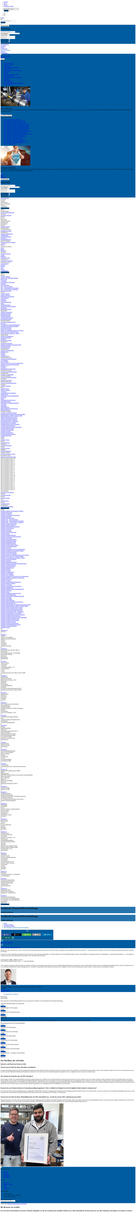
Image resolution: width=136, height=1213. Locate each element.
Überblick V (4, 878)
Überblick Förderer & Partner (8, 454)
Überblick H (4, 725)
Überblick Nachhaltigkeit (7, 506)
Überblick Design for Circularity (9, 553)
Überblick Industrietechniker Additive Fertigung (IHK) (14, 606)
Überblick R (4, 819)
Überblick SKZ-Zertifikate (7, 575)
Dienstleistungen (5, 44)
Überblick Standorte (6, 495)
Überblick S (4, 831)
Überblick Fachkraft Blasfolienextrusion (11, 624)
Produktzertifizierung (6, 239)
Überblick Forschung (6, 215)
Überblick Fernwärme (6, 590)
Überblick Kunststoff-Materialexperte (10, 619)
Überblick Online (5, 440)
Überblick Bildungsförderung (8, 603)
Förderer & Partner (5, 258)
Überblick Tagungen (6, 386)
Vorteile (2, 255)
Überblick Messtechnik (6, 312)
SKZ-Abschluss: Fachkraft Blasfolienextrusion (15, 141)
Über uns (6, 1182)
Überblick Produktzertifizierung (8, 359)
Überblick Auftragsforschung (8, 566)
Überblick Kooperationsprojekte (9, 524)
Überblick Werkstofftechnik (7, 600)
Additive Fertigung (8, 64)
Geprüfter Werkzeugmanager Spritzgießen (11, 427)
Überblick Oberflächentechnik (8, 535)
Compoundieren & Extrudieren (11, 67)
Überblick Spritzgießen (6, 538)
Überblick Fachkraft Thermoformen (9, 623)
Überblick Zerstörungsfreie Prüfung (9, 545)
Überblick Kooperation (6, 343)
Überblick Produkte (5, 569)
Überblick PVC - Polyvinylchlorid (9, 519)
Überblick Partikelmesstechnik (8, 542)
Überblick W (4, 888)
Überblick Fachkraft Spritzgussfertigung (11, 616)
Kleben (5, 73)
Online (2, 174)
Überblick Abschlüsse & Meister (9, 413)
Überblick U (4, 871)
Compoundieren (5, 298)
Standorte (3, 265)
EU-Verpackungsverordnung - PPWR (10, 333)
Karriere (6, 2)
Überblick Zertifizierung (7, 234)
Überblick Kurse (5, 388)
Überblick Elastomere (6, 516)
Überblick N (4, 786)
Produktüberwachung (6, 231)
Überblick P (4, 803)
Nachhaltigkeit (4, 270)
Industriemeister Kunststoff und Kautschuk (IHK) (13, 414)
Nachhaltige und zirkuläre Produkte (9, 326)
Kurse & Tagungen (5, 50)
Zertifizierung (4, 48)
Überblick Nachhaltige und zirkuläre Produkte (12, 550)
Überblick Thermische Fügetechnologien (11, 536)
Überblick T (4, 853)
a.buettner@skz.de (5, 991)
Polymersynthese (5, 285)
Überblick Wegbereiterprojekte (8, 565)
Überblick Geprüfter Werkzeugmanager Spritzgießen (14, 617)
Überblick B (4, 648)
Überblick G (4, 715)
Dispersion (3, 299)
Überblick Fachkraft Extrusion (8, 621)
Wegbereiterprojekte (6, 346)
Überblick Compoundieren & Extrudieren (11, 586)
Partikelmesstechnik (5, 315)
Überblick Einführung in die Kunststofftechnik (12, 589)
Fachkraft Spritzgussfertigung (8, 425)
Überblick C (4, 661)
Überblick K (4, 749)
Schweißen (6, 78)
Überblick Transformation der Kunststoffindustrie (13, 549)
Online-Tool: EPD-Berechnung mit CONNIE (12, 330)
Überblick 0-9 (4, 630)
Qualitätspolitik (4, 235)
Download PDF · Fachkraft (11, 994)
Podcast (2, 269)
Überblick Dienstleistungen (7, 212)
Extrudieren (3, 300)
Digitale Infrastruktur (6, 337)
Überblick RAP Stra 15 (6, 579)
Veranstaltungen (5, 25)
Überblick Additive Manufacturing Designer (12, 609)
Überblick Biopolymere (6, 512)
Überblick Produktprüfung (7, 350)
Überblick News (5, 501)
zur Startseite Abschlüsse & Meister (12, 119)
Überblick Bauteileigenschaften (8, 541)
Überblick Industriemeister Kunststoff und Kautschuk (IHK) (16, 604)
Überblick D (4, 675)
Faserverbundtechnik (6, 302)
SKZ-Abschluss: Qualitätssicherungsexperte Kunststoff (17, 131)
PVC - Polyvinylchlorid (6, 286)
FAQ (5, 1185)
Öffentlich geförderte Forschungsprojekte (11, 344)
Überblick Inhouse (5, 442)
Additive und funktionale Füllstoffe (9, 278)
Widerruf (24, 1203)
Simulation (3, 339)
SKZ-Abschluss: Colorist (10, 144)
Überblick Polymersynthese (7, 518)
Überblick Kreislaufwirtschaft (8, 322)
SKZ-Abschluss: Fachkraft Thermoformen (14, 139)
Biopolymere (4, 279)
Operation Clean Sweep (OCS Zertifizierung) (12, 363)
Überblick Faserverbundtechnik (8, 532)
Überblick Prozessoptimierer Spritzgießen (11, 613)
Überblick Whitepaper (6, 445)
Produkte (3, 353)
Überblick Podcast (5, 503)
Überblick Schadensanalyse (7, 572)
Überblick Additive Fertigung (8, 525)
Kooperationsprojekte (6, 291)
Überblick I (3, 742)
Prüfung (3, 47)
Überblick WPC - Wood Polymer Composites (12, 522)
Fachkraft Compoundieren (7, 430)
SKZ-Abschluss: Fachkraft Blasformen (13, 142)
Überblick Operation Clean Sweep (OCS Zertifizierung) (14, 576)
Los (17, 1200)
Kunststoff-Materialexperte (7, 428)
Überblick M (4, 769)
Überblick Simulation (6, 560)
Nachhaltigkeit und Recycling (11, 74)
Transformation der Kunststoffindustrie (10, 325)
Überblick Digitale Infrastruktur (8, 559)
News (5, 3)
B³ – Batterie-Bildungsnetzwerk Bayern (14, 83)
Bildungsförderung (8, 84)
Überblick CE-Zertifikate (7, 573)
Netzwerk (3, 51)
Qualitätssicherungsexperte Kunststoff (10, 424)
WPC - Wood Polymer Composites (9, 289)
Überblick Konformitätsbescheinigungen (11, 582)
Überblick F (4, 702)
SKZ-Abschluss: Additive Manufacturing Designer (16, 125)
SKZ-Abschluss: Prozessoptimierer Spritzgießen (16, 129)
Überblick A (4, 634)
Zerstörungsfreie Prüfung (7, 318)
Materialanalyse (4, 352)
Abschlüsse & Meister (6, 115)
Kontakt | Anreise (8, 1184)
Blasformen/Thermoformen (7, 296)
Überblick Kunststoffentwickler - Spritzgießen (12, 611)
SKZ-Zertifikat (4, 41)
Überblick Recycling (6, 548)
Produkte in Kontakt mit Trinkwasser (10, 364)
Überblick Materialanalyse (7, 568)
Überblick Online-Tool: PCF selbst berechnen (12, 556)
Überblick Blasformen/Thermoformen (10, 526)
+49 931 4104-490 (5, 990)
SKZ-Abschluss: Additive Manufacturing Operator (16, 124)
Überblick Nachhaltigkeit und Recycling (11, 593)
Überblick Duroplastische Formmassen (10, 515)
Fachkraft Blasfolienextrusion (8, 434)
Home (5, 923)
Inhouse (3, 176)
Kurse (2, 59)
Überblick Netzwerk (6, 253)
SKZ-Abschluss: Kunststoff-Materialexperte (15, 135)
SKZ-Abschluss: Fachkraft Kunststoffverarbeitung (16, 126)
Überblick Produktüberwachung (9, 371)
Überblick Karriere (5, 498)
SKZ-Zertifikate (5, 361)
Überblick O (4, 792)
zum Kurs (3, 1006)
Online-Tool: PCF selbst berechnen (9, 332)
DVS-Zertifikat (4, 40)
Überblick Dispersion (6, 529)
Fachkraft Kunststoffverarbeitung (9, 420)
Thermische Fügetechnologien (8, 306)
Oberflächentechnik (9, 76)
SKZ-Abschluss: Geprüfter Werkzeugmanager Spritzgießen (18, 134)
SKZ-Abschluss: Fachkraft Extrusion (13, 138)
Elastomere (3, 283)
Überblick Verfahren (6, 570)
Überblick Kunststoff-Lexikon (8, 457)
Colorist (3, 437)
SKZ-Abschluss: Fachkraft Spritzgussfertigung (15, 132)
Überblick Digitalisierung (7, 336)
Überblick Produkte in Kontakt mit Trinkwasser (12, 577)
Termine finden (4, 43)
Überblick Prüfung (5, 226)
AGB (20, 1203)
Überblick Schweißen (6, 597)
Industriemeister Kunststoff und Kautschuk (14, 121)
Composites (7, 66)
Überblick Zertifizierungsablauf (8, 377)
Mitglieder (3, 256)
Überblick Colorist (5, 627)
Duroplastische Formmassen (8, 282)
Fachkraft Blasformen (6, 435)
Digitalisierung (7, 69)
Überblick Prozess (5, 293)
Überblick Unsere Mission (7, 492)
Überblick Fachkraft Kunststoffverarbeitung (11, 610)
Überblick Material (5, 276)
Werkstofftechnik (8, 81)
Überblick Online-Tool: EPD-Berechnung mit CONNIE (15, 555)
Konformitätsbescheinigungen (8, 369)
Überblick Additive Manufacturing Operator (12, 607)
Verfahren (3, 354)
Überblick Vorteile (5, 448)
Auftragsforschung (5, 347)
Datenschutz (16, 1203)
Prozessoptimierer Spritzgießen (8, 423)
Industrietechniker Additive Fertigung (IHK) (15, 122)
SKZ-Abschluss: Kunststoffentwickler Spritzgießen (16, 128)
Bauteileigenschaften (6, 313)
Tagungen (3, 57)
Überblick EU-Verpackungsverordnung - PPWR (13, 558)
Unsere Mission (4, 263)
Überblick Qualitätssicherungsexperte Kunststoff (13, 614)
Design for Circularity (6, 329)
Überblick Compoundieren (7, 528)
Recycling (3, 323)
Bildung (6, 1173)
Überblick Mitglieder (6, 451)
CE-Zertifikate (4, 360)
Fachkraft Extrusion (5, 431)
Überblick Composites (6, 514)
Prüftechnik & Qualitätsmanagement (13, 77)
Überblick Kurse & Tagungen (8, 242)
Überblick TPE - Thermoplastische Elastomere (12, 521)
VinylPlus (3, 367)
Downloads (3, 238)
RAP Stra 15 (4, 366)
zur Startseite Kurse (8, 63)
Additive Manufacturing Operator (9, 417)
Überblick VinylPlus (6, 580)
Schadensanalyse (5, 356)
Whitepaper (3, 177)
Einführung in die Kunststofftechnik (13, 70)
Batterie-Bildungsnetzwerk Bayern (9, 408)
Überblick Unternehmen (7, 261)
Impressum (10, 1203)
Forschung (3, 46)
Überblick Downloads (6, 380)
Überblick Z (4, 895)
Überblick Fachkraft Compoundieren (10, 620)
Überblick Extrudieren (6, 531)
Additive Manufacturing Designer (9, 418)
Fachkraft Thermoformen (7, 432)
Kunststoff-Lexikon (9, 6)
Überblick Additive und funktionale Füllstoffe (12, 511)
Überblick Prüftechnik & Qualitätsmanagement (12, 596)
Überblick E (4, 692)
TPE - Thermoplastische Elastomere (9, 288)
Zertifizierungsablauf (6, 236)
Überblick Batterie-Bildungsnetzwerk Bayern (12, 602)
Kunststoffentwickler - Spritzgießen (9, 421)
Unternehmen (4, 53)
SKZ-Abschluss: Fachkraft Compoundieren (14, 136)
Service (5, 4)
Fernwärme (6, 71)
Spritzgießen (7, 80)
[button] (5, 934)
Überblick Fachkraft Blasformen (9, 626)
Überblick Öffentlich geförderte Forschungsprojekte (13, 563)
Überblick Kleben (5, 533)
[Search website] (4, 12)
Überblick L (4, 763)
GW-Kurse (6, 1188)
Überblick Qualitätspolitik (7, 374)
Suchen (6, 10)
